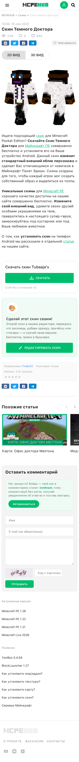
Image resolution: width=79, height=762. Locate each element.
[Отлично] (19, 377)
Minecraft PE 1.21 (13, 627)
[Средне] (12, 377)
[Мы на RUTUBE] (22, 753)
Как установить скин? (17, 697)
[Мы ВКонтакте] (14, 753)
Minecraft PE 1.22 (14, 619)
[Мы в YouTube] (5, 753)
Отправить (19, 584)
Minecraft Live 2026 (15, 635)
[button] (7, 5)
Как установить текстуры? (21, 681)
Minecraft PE (53, 191)
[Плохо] (6, 377)
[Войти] (64, 5)
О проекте (12, 741)
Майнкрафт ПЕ (37, 146)
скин (40, 136)
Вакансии (34, 741)
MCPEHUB (8, 15)
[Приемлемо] (9, 377)
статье (68, 241)
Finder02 (27, 366)
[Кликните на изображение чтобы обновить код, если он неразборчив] (19, 573)
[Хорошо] (16, 377)
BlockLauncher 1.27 (15, 665)
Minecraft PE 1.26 (14, 611)
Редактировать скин (42, 347)
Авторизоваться (24, 504)
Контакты (56, 741)
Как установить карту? (18, 689)
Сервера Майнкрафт (17, 705)
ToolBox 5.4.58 (12, 657)
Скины (22, 15)
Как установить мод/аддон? (22, 673)
